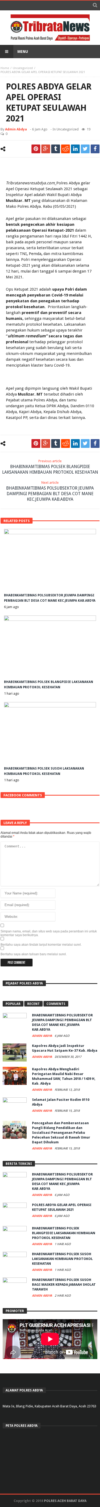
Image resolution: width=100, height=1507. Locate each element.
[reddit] (65, 149)
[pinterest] (35, 149)
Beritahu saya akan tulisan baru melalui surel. (34, 954)
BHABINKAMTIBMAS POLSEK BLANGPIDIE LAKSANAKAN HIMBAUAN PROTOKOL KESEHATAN (50, 467)
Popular (13, 1004)
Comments (55, 1004)
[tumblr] (55, 149)
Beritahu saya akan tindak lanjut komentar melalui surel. (41, 944)
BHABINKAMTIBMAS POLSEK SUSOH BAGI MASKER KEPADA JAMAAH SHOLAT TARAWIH (64, 1284)
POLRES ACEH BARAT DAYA (65, 1501)
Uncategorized (23, 68)
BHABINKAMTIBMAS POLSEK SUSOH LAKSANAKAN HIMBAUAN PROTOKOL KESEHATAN (62, 1259)
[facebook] (95, 149)
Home (5, 68)
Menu (22, 51)
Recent (33, 1004)
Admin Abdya (16, 129)
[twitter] (85, 149)
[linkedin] (75, 149)
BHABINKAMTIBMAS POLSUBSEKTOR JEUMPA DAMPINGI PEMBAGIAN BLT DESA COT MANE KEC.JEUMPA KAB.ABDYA (50, 491)
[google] (45, 149)
